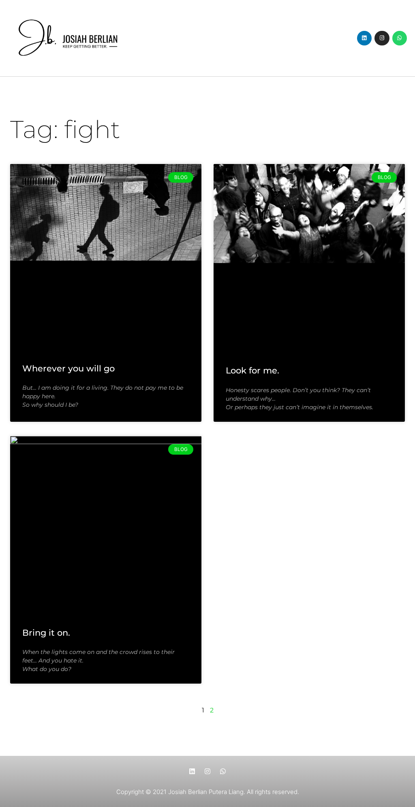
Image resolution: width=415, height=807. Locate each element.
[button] (207, 38)
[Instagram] (381, 38)
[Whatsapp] (399, 38)
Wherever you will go (68, 368)
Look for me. (252, 370)
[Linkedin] (364, 38)
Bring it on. (46, 633)
